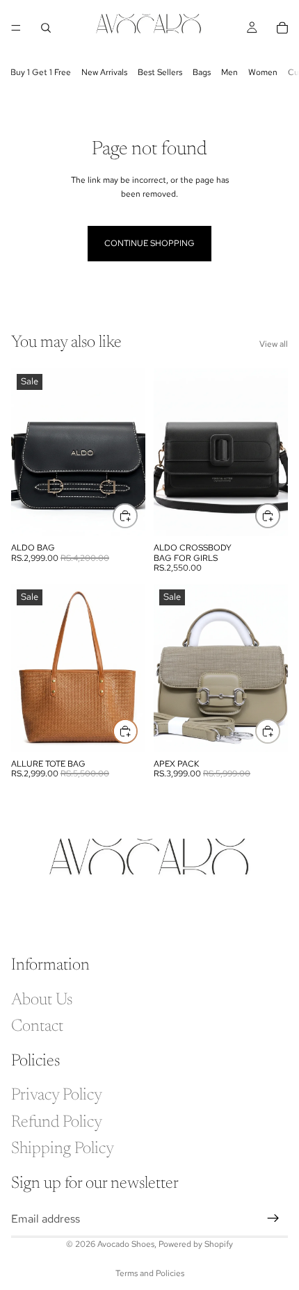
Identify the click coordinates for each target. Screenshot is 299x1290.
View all (273, 344)
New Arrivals (104, 72)
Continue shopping (149, 243)
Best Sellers (160, 72)
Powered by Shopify (196, 1244)
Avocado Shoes (125, 1244)
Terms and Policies (149, 1273)
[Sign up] (273, 1218)
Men (229, 72)
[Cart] (282, 28)
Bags (202, 72)
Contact (37, 1026)
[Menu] (16, 28)
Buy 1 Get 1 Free (40, 72)
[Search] (46, 28)
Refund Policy (56, 1121)
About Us (41, 1000)
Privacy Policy (56, 1095)
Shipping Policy (62, 1149)
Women (262, 72)
